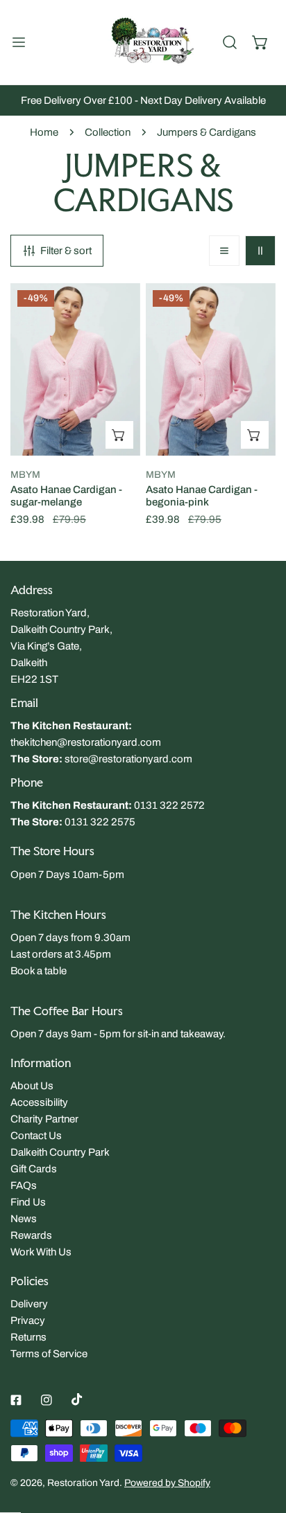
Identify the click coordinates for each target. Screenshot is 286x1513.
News (23, 1218)
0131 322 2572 (169, 805)
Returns (28, 1337)
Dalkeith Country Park (60, 1152)
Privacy (27, 1320)
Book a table (38, 970)
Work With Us (41, 1251)
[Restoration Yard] (143, 42)
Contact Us (36, 1135)
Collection (108, 132)
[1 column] (224, 250)
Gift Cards (33, 1168)
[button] (260, 42)
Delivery (29, 1303)
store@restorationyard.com (128, 758)
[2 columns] (260, 250)
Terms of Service (48, 1353)
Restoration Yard (83, 1483)
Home (44, 132)
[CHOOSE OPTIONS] (119, 435)
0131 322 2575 (100, 821)
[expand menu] (18, 42)
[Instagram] (46, 1400)
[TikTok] (77, 1399)
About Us (31, 1085)
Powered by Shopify (167, 1483)
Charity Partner (44, 1119)
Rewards (31, 1235)
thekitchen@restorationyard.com (85, 742)
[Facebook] (16, 1400)
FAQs (23, 1185)
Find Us (28, 1202)
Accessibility (39, 1102)
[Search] (229, 42)
